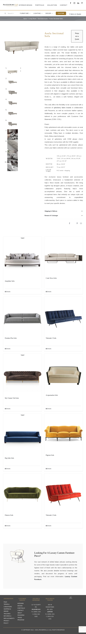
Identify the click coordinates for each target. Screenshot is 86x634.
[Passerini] (10, 5)
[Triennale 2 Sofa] (63, 493)
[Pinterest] (77, 223)
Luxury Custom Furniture (61, 552)
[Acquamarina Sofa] (63, 373)
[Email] (81, 223)
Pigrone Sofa (50, 455)
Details (8, 291)
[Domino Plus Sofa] (22, 316)
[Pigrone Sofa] (63, 433)
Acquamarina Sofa (52, 395)
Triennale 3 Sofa (51, 338)
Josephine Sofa (9, 281)
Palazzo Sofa (9, 515)
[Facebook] (69, 223)
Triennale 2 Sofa (51, 515)
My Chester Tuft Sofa (12, 398)
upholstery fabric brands (62, 107)
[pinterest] (82, 3)
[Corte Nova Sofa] (63, 256)
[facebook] (70, 3)
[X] (73, 223)
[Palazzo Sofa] (22, 493)
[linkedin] (78, 3)
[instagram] (74, 3)
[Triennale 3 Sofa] (63, 316)
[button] (64, 211)
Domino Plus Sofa (11, 338)
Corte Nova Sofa (51, 278)
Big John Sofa (9, 458)
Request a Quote (77, 36)
